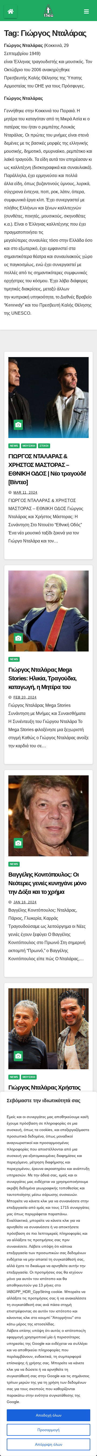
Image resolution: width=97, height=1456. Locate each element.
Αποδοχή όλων (48, 1415)
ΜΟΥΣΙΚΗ (29, 445)
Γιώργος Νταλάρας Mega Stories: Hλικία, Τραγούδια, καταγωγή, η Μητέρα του (42, 678)
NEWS (14, 445)
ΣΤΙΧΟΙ (44, 445)
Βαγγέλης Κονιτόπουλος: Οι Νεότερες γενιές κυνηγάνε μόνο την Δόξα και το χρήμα (47, 883)
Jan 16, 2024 (25, 902)
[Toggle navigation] (86, 11)
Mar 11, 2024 (25, 492)
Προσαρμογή (48, 1430)
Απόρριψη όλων (48, 1444)
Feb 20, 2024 (25, 697)
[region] (48, 1274)
